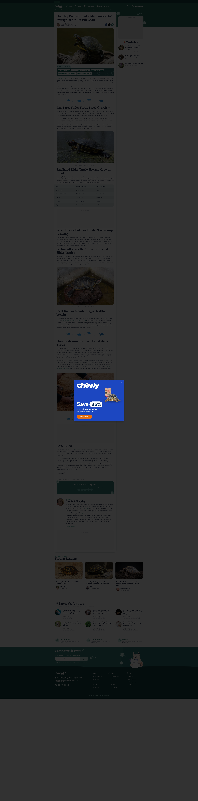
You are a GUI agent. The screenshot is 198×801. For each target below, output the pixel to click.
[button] (121, 382)
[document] (99, 400)
